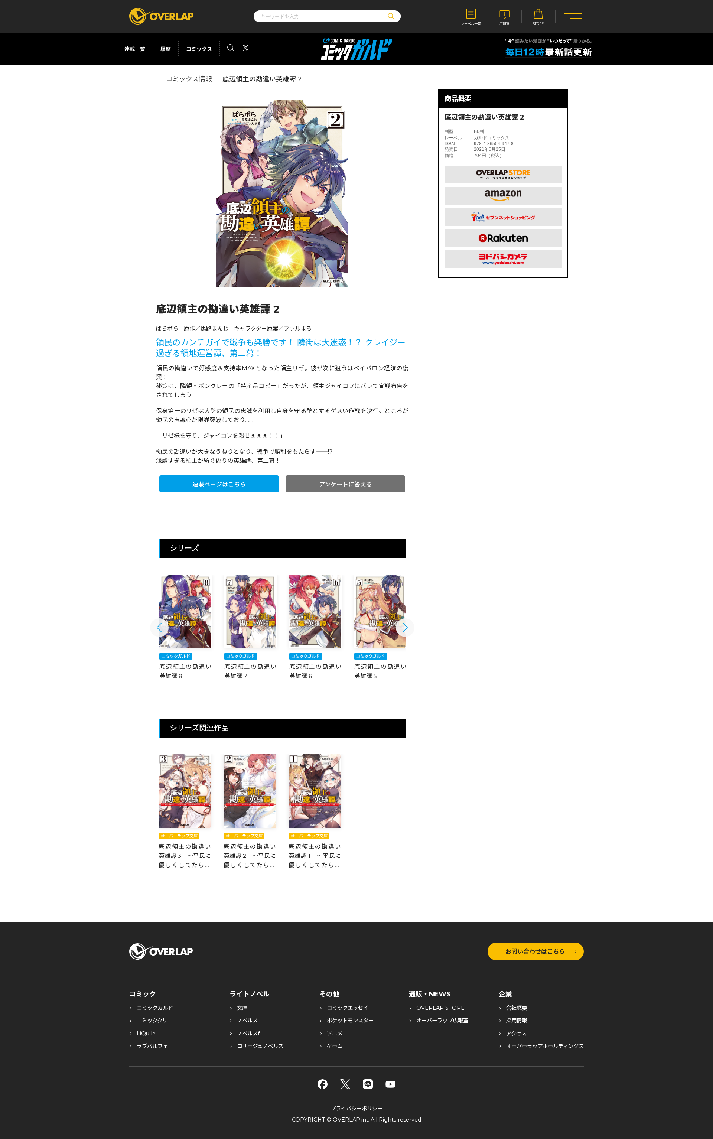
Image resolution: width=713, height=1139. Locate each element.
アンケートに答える (345, 484)
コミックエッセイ (347, 1008)
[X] (345, 1084)
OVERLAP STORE (440, 1008)
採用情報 (516, 1020)
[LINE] (368, 1084)
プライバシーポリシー (356, 1108)
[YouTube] (390, 1084)
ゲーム (334, 1046)
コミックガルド (155, 1008)
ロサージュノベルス (260, 1046)
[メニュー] (573, 16)
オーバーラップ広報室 (442, 1020)
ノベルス (247, 1020)
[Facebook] (323, 1084)
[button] (159, 627)
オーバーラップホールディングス (545, 1046)
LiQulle (146, 1033)
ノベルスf (248, 1033)
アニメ (334, 1033)
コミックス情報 (189, 79)
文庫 (242, 1008)
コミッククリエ (155, 1020)
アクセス (516, 1033)
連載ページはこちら (219, 484)
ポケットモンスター (350, 1020)
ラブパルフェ (152, 1046)
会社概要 (516, 1008)
